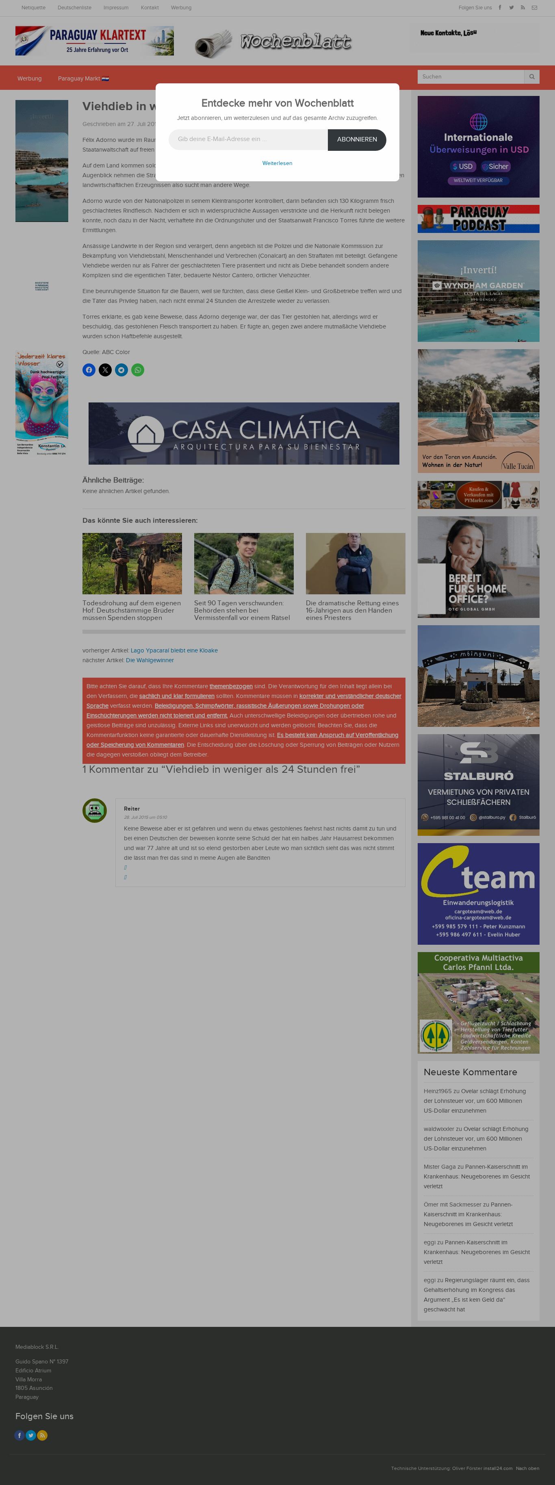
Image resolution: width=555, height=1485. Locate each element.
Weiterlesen (277, 163)
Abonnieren (357, 139)
